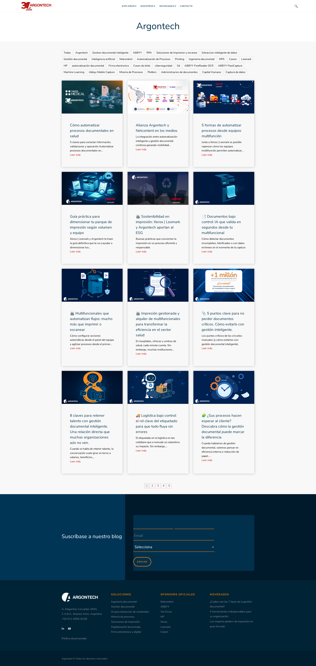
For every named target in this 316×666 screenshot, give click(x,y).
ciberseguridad (163, 66)
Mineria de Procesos (131, 72)
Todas (67, 53)
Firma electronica (119, 66)
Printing (179, 59)
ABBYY (137, 53)
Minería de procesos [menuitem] (122, 617)
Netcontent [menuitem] (166, 602)
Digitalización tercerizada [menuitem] (125, 627)
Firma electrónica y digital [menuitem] (126, 632)
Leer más (75, 155)
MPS (221, 59)
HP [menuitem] (162, 617)
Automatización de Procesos (153, 59)
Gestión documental (75, 59)
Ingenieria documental (201, 59)
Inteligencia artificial (103, 59)
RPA (149, 53)
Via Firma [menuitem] (166, 612)
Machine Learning (74, 72)
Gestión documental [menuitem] (122, 606)
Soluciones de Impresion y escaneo (176, 53)
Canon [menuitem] (164, 632)
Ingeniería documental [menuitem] (124, 602)
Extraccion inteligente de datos (219, 53)
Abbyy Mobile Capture (102, 72)
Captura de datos (235, 72)
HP (65, 66)
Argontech (81, 53)
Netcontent (125, 59)
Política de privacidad (74, 638)
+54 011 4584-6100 (74, 619)
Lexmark (246, 59)
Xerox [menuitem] (163, 622)
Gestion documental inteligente (110, 53)
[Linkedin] (63, 629)
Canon (233, 59)
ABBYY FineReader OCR (198, 66)
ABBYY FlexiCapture (230, 66)
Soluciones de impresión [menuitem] (125, 622)
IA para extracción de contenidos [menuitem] (130, 612)
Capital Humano (211, 72)
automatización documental (88, 66)
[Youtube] (68, 629)
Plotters (152, 72)
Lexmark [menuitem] (165, 627)
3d (178, 66)
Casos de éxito (141, 66)
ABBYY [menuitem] (164, 606)
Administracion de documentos (179, 72)
